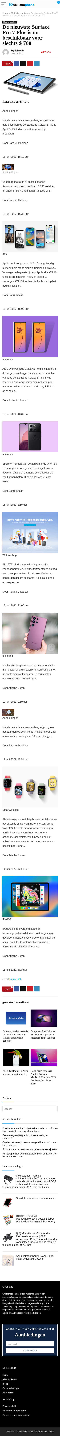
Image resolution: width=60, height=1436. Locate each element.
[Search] (43, 4)
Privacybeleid (9, 1406)
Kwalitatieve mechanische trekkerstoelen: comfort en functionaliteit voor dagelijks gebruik (30, 1129)
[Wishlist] (50, 4)
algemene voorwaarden (14, 1410)
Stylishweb (17, 50)
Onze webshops (10, 1388)
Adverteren (8, 1392)
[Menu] (4, 4)
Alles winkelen (9, 1379)
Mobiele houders (19, 13)
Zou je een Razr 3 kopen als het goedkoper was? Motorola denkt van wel (43, 1034)
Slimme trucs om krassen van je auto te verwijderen (29, 1149)
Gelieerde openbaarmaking (16, 1415)
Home (5, 13)
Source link (15, 979)
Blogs (5, 1383)
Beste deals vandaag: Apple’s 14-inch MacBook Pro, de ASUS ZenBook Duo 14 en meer (43, 1077)
